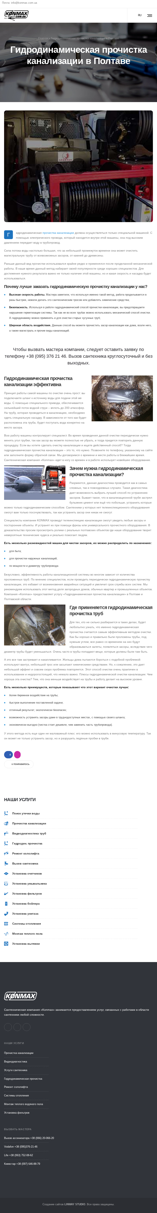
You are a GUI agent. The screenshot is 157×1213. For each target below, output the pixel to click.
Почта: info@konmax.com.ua (19, 2)
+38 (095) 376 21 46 (46, 356)
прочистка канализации (58, 232)
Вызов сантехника (87, 356)
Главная (43, 38)
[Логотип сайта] (16, 15)
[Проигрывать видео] (78, 166)
